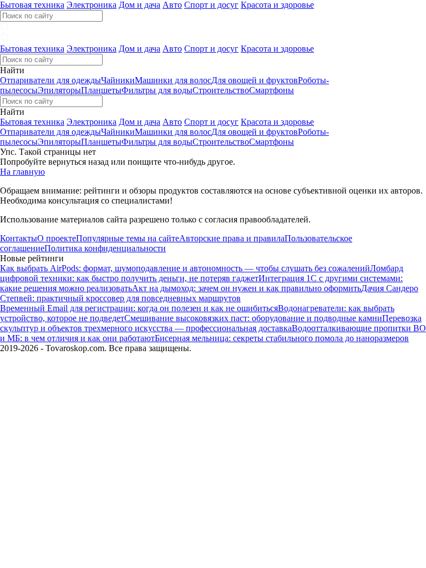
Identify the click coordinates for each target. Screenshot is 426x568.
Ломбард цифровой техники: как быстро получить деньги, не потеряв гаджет (201, 273)
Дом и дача (139, 4)
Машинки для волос (173, 80)
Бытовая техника (32, 4)
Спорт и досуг (211, 4)
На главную (22, 171)
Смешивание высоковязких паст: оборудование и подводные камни (253, 318)
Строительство (220, 90)
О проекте (56, 238)
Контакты (18, 238)
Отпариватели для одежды (50, 80)
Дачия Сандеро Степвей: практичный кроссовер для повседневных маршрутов (209, 293)
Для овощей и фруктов (254, 80)
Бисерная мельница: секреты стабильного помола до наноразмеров (282, 338)
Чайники (118, 80)
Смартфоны (271, 90)
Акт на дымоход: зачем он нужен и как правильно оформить (246, 288)
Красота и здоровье (277, 4)
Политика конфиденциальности (105, 248)
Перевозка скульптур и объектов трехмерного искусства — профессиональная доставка (211, 323)
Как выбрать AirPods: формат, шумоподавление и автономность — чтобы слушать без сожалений (185, 268)
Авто (172, 4)
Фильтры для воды (156, 90)
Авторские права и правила (232, 238)
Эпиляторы (59, 90)
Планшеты (101, 90)
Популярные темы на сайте (127, 238)
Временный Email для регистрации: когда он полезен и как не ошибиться (139, 308)
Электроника (91, 4)
